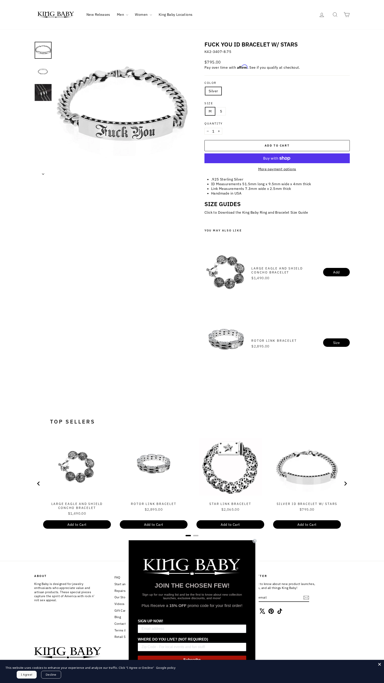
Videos (119, 604)
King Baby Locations (176, 14)
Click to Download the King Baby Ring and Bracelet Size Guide (256, 212)
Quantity (213, 123)
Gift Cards (121, 611)
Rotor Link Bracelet (274, 341)
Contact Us (122, 624)
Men (121, 14)
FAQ (117, 577)
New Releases (98, 14)
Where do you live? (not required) (173, 639)
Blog (117, 617)
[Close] (379, 664)
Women (141, 14)
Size (208, 103)
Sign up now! (150, 621)
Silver (213, 91)
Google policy (166, 668)
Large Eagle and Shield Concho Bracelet (277, 270)
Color (210, 83)
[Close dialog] (254, 541)
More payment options (277, 169)
